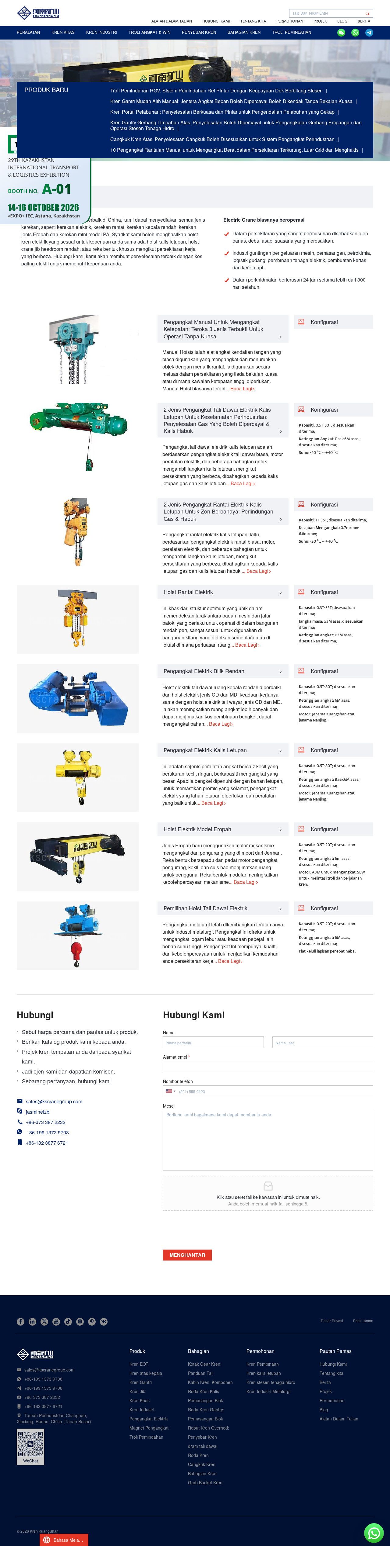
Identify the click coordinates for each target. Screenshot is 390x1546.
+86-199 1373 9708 (48, 1132)
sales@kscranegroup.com (54, 1101)
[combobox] (170, 1091)
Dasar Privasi (332, 1320)
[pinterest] (92, 1322)
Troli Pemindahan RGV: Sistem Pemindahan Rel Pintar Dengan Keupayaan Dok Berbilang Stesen (216, 90)
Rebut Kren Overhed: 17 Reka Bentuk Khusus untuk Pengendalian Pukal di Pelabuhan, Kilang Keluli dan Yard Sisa (211, 1428)
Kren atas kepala (145, 1373)
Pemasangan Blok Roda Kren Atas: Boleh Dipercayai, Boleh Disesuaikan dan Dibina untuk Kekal (210, 1419)
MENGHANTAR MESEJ (187, 1256)
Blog (342, 21)
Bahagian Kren (202, 1473)
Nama (169, 1032)
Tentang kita (253, 21)
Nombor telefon (178, 1081)
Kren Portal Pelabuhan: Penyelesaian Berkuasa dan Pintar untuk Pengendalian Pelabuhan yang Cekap (222, 111)
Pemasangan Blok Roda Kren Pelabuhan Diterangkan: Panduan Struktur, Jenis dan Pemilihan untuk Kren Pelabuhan (209, 1400)
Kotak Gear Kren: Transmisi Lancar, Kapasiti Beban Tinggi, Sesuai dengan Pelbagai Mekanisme (209, 1364)
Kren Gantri (140, 1382)
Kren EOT (138, 1364)
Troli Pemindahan (146, 1437)
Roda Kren (198, 1455)
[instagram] (80, 1322)
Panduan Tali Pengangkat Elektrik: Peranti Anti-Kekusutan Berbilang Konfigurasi (210, 1373)
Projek (320, 21)
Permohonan (289, 21)
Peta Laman (363, 1320)
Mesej (169, 1105)
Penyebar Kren (202, 1437)
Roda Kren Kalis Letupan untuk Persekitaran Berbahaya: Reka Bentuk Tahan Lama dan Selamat (207, 1391)
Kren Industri (141, 1409)
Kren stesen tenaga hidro (270, 1382)
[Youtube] (56, 1322)
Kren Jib (137, 1391)
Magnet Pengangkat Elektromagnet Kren (148, 1428)
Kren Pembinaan (262, 1364)
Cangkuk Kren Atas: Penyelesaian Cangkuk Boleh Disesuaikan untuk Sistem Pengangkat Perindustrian (222, 139)
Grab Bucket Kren (205, 1482)
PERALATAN (28, 32)
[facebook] (20, 1322)
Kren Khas (139, 1400)
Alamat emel (176, 1057)
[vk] (104, 1322)
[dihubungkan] (32, 1322)
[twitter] (44, 1322)
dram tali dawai (202, 1446)
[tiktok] (68, 1322)
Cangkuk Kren (201, 1464)
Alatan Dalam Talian (171, 21)
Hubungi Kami (216, 21)
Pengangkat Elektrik (148, 1419)
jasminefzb (37, 1111)
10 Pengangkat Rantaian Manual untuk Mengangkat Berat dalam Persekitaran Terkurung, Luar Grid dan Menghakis (234, 149)
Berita (364, 21)
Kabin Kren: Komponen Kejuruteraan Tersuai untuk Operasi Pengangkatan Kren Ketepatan (210, 1382)
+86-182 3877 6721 (47, 1142)
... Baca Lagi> (240, 388)
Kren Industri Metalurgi (268, 1391)
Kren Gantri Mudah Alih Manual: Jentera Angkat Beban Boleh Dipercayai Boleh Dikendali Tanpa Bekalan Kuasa (231, 101)
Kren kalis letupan (263, 1373)
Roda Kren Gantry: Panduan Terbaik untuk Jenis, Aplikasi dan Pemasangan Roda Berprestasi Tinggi (210, 1409)
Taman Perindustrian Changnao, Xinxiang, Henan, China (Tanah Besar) (54, 1418)
